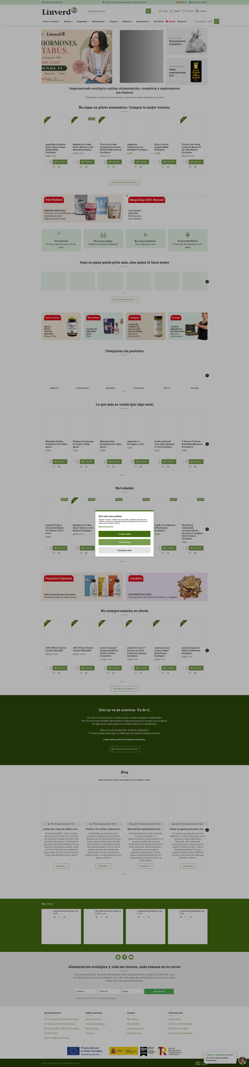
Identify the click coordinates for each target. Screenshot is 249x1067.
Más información (106, 526)
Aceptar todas (124, 534)
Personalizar (124, 542)
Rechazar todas (124, 550)
